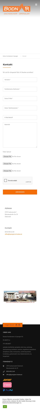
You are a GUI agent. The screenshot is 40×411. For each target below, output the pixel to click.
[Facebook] (16, 325)
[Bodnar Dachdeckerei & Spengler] (16, 9)
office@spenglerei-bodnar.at (13, 234)
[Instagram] (19, 325)
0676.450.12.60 (10, 371)
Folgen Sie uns (9, 325)
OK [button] (5, 406)
